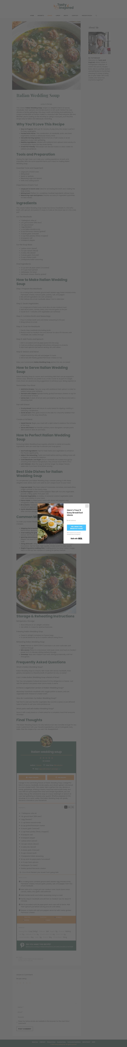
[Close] (87, 506)
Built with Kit (76, 538)
